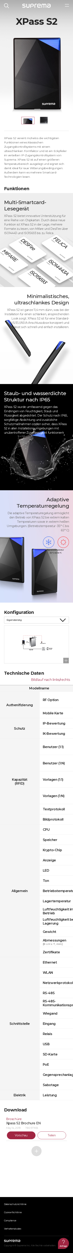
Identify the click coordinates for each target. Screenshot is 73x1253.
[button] (27, 120)
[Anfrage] (63, 1243)
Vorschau (21, 1135)
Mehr (36, 1151)
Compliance (10, 1220)
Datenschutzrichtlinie (15, 1204)
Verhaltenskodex (12, 1228)
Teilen (52, 1135)
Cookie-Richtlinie (12, 1212)
